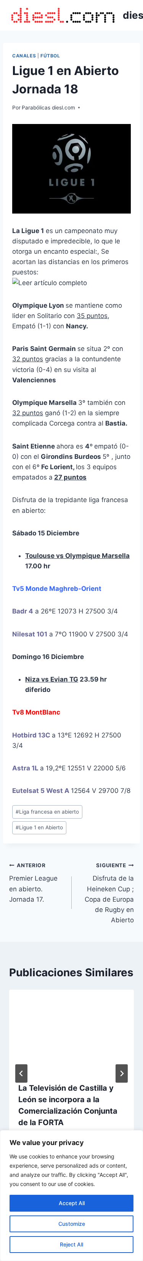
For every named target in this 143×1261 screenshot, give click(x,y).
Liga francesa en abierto (47, 812)
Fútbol (50, 56)
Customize (71, 1223)
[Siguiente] (122, 1073)
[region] (71, 1195)
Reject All (71, 1244)
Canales (24, 56)
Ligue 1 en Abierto (39, 827)
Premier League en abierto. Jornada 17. (33, 882)
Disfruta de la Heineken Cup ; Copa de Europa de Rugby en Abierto (109, 893)
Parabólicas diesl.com (48, 107)
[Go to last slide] (21, 1073)
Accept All (72, 1203)
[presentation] (71, 1031)
